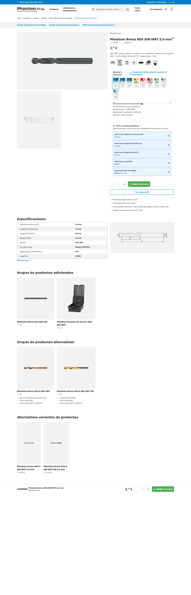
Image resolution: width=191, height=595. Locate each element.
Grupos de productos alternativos (64, 25)
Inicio (19, 18)
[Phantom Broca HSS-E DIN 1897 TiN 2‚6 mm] (56, 443)
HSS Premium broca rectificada (60, 18)
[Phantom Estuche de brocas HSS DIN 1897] (76, 298)
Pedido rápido (137, 9)
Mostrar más (22, 260)
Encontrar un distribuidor (156, 2)
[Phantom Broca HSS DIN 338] (35, 298)
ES (173, 2)
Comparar (127, 42)
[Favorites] (166, 9)
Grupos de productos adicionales (31, 25)
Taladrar (36, 18)
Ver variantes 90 (142, 192)
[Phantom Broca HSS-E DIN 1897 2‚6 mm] (29, 443)
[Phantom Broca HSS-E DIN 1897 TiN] (76, 368)
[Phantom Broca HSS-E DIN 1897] (35, 368)
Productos (54, 9)
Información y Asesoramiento (70, 9)
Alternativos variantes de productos (98, 25)
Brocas (44, 18)
